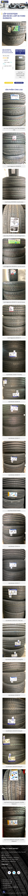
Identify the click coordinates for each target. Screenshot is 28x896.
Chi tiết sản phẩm (9, 82)
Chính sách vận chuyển (7, 881)
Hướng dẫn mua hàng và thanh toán (10, 887)
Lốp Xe (5, 9)
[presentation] (2, 68)
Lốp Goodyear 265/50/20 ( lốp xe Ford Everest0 (15, 9)
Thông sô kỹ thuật (18, 82)
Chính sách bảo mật (7, 880)
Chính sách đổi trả (6, 885)
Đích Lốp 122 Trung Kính (7, 867)
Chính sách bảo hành (7, 883)
